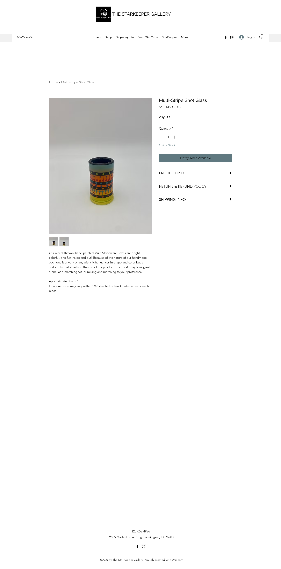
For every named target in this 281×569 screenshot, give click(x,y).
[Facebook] (226, 37)
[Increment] (175, 137)
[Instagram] (232, 37)
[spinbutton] (168, 137)
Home (53, 82)
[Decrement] (162, 137)
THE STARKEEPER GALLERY (141, 14)
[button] (261, 37)
